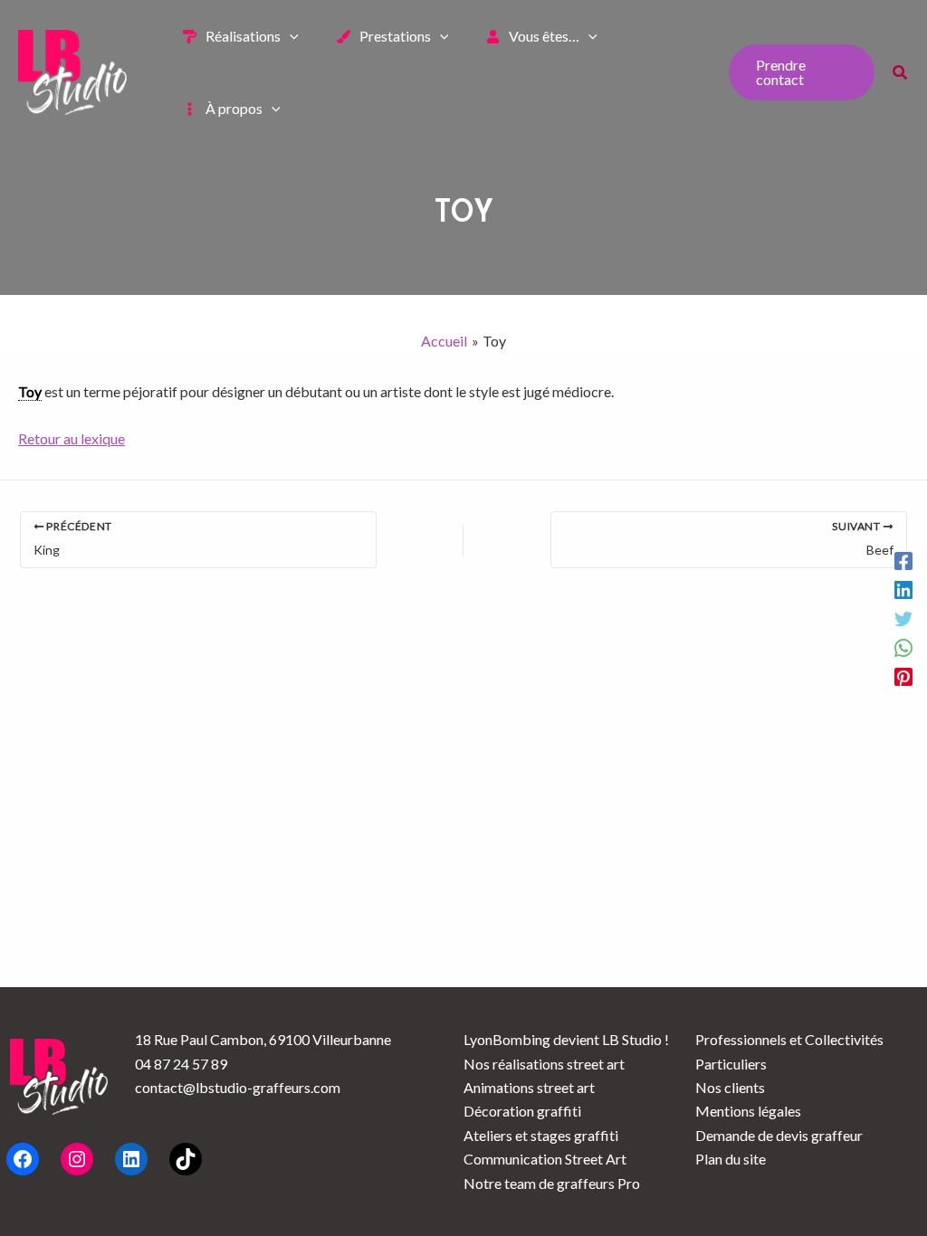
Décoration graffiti (522, 1110)
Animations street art (529, 1087)
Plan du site (730, 1158)
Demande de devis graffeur (779, 1135)
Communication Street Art (545, 1158)
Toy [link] (30, 391)
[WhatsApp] (903, 647)
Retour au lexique (71, 438)
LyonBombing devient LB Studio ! (566, 1039)
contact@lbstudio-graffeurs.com (237, 1087)
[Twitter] (903, 618)
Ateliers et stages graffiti (541, 1135)
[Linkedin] (903, 589)
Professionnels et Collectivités (789, 1039)
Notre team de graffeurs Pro (552, 1183)
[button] (290, 36)
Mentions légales (748, 1110)
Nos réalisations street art (544, 1063)
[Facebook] (903, 560)
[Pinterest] (903, 676)
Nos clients (730, 1087)
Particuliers (731, 1063)
